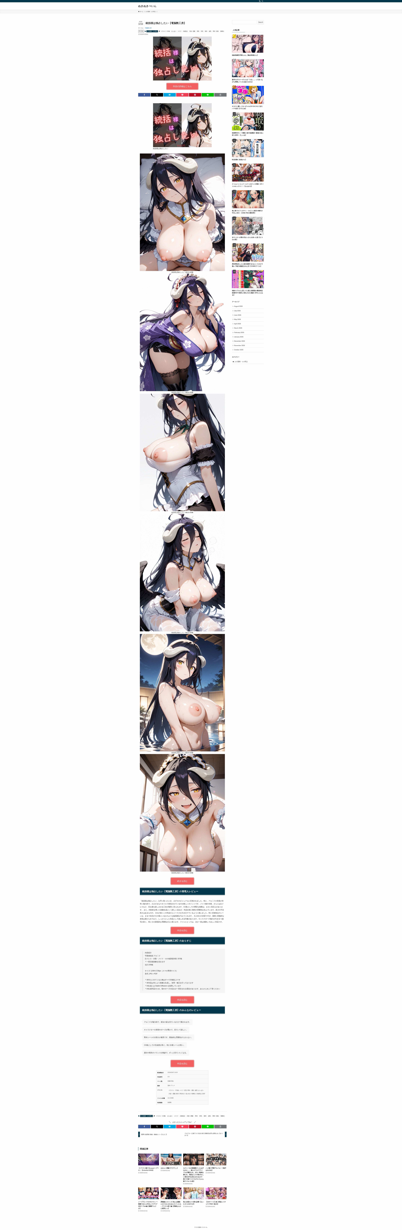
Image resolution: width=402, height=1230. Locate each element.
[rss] (259, 1)
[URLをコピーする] (220, 95)
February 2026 (239, 332)
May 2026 (237, 319)
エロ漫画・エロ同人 (152, 31)
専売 (198, 31)
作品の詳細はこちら (182, 86)
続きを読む (182, 881)
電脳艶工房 (148, 28)
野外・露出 (216, 31)
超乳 (210, 31)
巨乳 (202, 31)
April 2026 (237, 324)
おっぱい (173, 31)
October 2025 (238, 350)
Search (260, 22)
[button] (144, 95)
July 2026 (237, 310)
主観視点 (185, 31)
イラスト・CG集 (165, 31)
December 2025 (239, 341)
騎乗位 (222, 31)
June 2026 (237, 315)
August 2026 (238, 306)
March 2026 (238, 328)
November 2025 (239, 345)
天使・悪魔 (192, 31)
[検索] (262, 1)
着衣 (206, 31)
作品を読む (182, 930)
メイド (179, 31)
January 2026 (238, 337)
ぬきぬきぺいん (147, 6)
